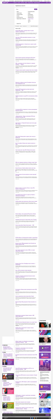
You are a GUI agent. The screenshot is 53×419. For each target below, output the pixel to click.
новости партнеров (43, 320)
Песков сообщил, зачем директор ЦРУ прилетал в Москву (25, 213)
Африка (29, 13)
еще (49, 382)
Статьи (19, 2)
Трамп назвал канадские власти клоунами (22, 402)
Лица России (30, 2)
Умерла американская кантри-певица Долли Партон (24, 296)
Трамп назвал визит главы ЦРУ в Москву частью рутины (25, 150)
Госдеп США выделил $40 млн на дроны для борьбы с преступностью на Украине (25, 195)
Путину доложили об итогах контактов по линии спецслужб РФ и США (25, 175)
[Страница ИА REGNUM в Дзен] (36, 418)
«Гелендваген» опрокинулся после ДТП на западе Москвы (10, 376)
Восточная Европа (30, 15)
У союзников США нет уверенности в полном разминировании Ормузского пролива (26, 110)
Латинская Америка (20, 14)
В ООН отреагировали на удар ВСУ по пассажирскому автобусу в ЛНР (26, 96)
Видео (26, 2)
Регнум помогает (37, 2)
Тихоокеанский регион (31, 11)
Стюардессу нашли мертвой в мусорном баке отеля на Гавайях (26, 70)
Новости (15, 2)
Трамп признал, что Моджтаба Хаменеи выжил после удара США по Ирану (25, 123)
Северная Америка (30, 18)
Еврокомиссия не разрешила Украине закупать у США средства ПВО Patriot (24, 316)
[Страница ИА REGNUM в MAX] (30, 418)
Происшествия (10, 374)
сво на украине (42, 360)
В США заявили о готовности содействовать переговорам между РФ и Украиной (25, 396)
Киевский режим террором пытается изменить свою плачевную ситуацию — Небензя (24, 408)
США (28, 22)
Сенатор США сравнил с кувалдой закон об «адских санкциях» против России (24, 31)
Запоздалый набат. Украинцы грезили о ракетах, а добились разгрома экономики (6, 398)
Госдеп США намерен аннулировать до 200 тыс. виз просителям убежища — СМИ (24, 369)
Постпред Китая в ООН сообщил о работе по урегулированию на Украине (26, 382)
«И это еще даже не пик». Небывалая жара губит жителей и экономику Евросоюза (7, 369)
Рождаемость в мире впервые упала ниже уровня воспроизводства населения (24, 348)
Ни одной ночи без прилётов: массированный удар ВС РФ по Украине (44, 368)
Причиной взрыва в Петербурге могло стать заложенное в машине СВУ (8, 347)
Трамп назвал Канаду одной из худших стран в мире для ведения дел (25, 137)
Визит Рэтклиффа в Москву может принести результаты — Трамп (25, 143)
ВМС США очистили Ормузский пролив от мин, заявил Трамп (26, 322)
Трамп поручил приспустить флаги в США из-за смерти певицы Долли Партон (25, 250)
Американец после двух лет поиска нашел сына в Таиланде (26, 219)
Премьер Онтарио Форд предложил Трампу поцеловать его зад (25, 302)
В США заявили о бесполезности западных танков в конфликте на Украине (24, 328)
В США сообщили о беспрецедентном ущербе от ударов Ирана (26, 237)
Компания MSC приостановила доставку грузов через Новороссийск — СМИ (24, 89)
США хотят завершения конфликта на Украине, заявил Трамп (26, 162)
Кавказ (18, 11)
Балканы (18, 15)
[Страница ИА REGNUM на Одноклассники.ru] (34, 418)
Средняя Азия (19, 23)
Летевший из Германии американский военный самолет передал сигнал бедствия (25, 276)
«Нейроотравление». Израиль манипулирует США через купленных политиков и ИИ (25, 116)
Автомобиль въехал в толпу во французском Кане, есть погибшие (10, 406)
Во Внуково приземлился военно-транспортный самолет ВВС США (26, 355)
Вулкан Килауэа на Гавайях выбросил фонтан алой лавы (25, 168)
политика (5, 366)
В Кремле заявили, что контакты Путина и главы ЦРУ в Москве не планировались (25, 188)
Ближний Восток (30, 14)
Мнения (22, 2)
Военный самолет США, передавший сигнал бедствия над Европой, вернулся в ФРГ (25, 244)
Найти (36, 9)
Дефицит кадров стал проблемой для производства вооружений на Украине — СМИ (24, 342)
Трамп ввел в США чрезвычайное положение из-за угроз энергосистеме (25, 38)
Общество (9, 388)
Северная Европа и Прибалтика (21, 18)
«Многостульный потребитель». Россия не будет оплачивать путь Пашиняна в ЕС (7, 384)
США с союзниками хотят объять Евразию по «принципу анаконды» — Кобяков (25, 64)
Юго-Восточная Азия (20, 17)
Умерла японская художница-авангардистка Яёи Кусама (25, 57)
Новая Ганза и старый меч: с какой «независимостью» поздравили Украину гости (8, 354)
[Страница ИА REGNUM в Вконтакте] (32, 418)
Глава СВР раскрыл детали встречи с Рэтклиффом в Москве (10, 363)
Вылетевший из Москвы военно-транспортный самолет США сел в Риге (26, 290)
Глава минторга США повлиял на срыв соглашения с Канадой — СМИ (26, 375)
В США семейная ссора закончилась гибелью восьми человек (26, 201)
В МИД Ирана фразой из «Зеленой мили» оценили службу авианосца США (25, 44)
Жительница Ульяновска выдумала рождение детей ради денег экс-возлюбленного (10, 392)
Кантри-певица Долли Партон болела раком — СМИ (24, 225)
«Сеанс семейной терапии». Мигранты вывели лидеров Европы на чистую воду (8, 413)
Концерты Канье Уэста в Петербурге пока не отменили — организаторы (25, 264)
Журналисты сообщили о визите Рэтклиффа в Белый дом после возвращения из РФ (25, 83)
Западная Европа (19, 13)
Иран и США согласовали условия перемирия (23, 270)
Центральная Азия (30, 17)
